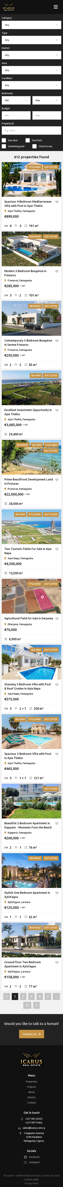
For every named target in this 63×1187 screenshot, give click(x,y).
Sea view (13, 140)
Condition (7, 78)
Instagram (34, 1162)
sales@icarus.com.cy (34, 1127)
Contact (31, 1102)
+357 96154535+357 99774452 (34, 1120)
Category (7, 17)
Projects (31, 1086)
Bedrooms (7, 93)
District (6, 48)
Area (4, 63)
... (56, 996)
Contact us (29, 1034)
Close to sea (45, 146)
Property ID (8, 123)
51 (27, 1005)
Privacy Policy (31, 1183)
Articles (31, 1097)
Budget (6, 108)
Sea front (37, 140)
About (31, 1092)
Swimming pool (16, 146)
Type (4, 33)
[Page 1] (6, 996)
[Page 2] (36, 1005)
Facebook (34, 1157)
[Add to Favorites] (57, 203)
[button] (31, 25)
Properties (31, 1081)
